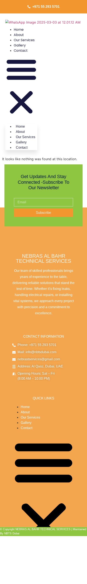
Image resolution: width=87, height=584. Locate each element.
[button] (21, 86)
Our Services (24, 40)
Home (19, 29)
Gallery (20, 45)
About (19, 34)
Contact (21, 50)
